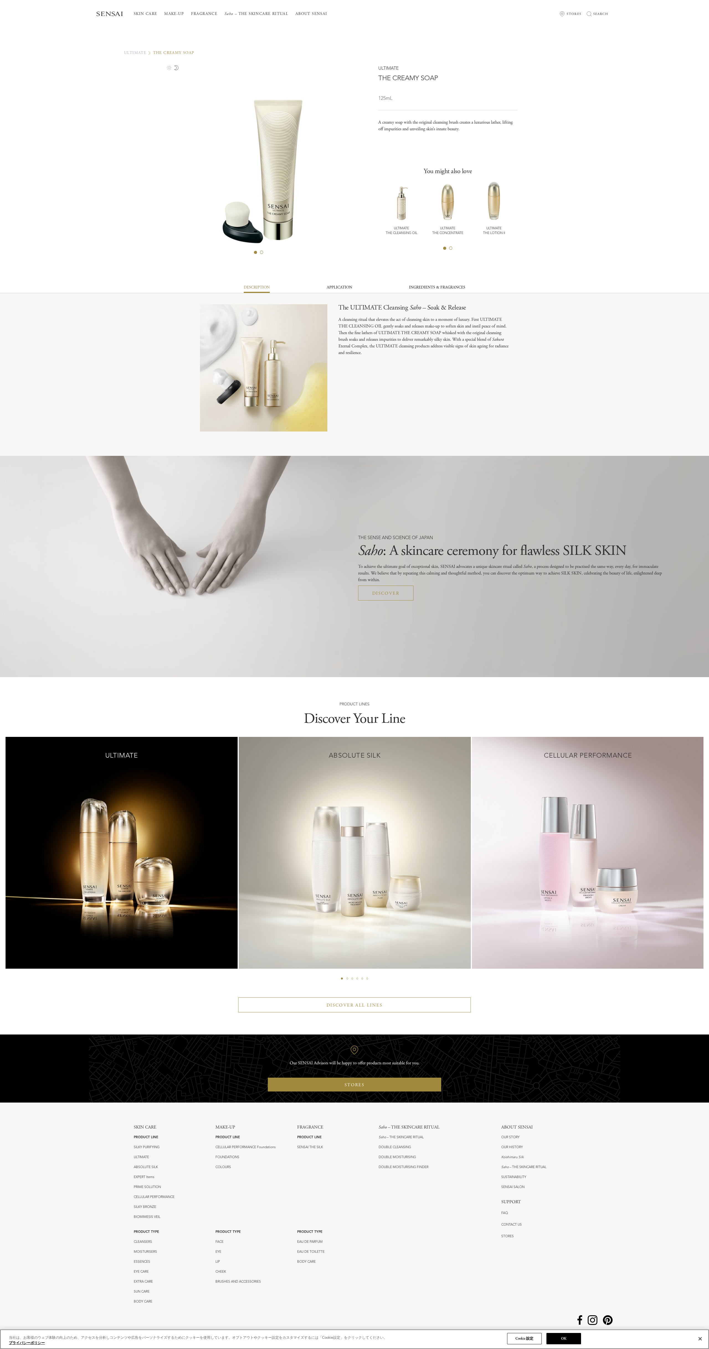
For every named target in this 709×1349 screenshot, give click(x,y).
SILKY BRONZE (145, 1207)
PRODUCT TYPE (146, 1232)
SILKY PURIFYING (147, 1147)
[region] (354, 1339)
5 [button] (362, 978)
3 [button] (352, 978)
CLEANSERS (143, 1242)
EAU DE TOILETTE (311, 1252)
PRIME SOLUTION (147, 1187)
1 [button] (255, 252)
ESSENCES (142, 1262)
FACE (219, 1242)
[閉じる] (700, 1339)
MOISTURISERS (145, 1252)
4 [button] (357, 978)
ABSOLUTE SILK (146, 1167)
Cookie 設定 (524, 1338)
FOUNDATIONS (227, 1157)
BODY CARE (143, 1301)
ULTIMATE (135, 52)
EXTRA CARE (143, 1281)
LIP (217, 1262)
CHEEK (220, 1271)
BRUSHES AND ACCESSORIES (238, 1281)
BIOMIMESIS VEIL (147, 1217)
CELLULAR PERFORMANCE (154, 1197)
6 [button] (367, 978)
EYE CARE (141, 1271)
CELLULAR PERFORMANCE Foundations (245, 1147)
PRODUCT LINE (146, 1137)
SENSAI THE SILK (310, 1147)
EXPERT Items (144, 1177)
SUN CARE (142, 1291)
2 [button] (261, 252)
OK (563, 1338)
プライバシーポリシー (27, 1343)
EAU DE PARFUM (310, 1242)
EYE (218, 1252)
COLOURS (223, 1167)
